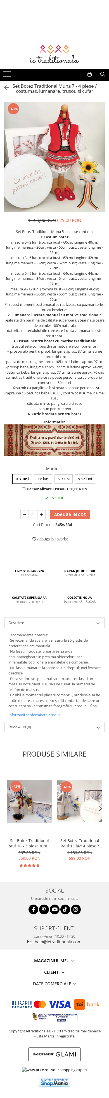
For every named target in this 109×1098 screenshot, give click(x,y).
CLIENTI (52, 972)
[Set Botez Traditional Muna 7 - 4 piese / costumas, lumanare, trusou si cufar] (54, 156)
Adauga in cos (70, 514)
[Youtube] (55, 909)
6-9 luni (64, 478)
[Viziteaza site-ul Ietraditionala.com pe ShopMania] (54, 1082)
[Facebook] (33, 909)
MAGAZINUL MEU (52, 960)
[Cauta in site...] (102, 74)
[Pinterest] (44, 909)
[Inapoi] (4, 87)
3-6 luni (43, 478)
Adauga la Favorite (52, 539)
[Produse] (8, 75)
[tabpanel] (54, 156)
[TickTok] (65, 909)
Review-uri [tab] (20, 726)
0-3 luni (22, 478)
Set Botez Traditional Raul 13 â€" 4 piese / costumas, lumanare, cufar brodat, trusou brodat (79, 843)
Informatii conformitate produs (34, 714)
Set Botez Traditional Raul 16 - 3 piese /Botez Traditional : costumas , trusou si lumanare (29, 843)
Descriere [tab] (16, 622)
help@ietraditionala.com (58, 941)
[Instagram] (76, 909)
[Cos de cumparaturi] (90, 74)
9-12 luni (85, 478)
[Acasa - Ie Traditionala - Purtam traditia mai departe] (54, 54)
